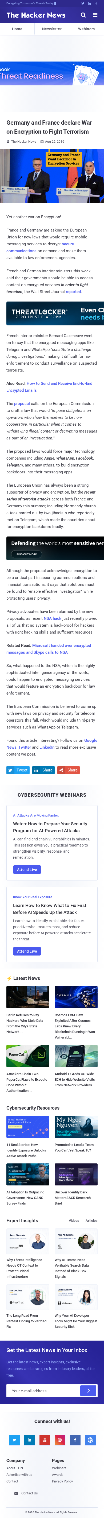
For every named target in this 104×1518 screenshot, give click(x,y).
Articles (92, 1221)
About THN (14, 1468)
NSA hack (52, 618)
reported (73, 291)
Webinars (86, 29)
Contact (12, 1481)
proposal (22, 403)
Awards (57, 1475)
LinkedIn (46, 747)
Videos (74, 1221)
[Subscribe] (88, 1390)
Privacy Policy (62, 1481)
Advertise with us (19, 1475)
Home (17, 29)
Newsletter (52, 29)
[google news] (90, 1440)
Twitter (24, 747)
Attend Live (27, 869)
